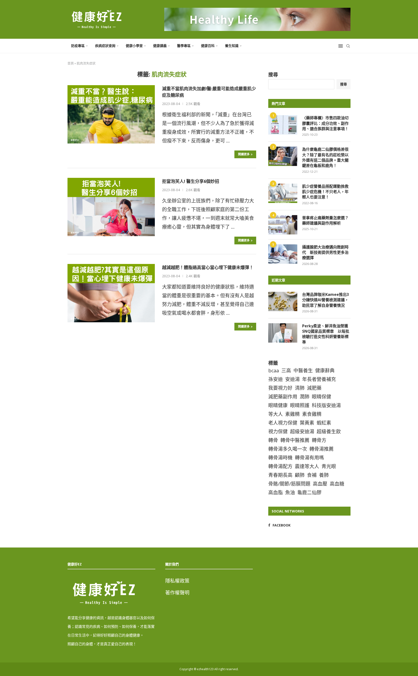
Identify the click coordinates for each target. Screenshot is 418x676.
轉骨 (273, 440)
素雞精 (292, 414)
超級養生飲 (329, 431)
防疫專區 (78, 45)
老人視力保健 (282, 423)
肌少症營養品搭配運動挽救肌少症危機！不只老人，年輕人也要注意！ (325, 192)
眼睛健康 (278, 405)
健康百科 (208, 45)
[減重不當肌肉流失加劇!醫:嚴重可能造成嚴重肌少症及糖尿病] (111, 114)
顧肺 (300, 475)
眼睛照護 (299, 405)
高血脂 (275, 492)
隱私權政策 (177, 581)
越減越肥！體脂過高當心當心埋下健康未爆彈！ (208, 267)
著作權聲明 (177, 592)
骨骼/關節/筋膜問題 (289, 484)
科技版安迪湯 (326, 405)
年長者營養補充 (319, 379)
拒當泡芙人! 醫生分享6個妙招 (190, 181)
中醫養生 (303, 370)
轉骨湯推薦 (321, 449)
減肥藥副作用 (282, 396)
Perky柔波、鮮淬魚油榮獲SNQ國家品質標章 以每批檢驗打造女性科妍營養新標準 (325, 334)
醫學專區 (184, 45)
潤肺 (304, 396)
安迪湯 (292, 379)
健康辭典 (325, 370)
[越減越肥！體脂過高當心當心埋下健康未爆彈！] (111, 293)
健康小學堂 (134, 45)
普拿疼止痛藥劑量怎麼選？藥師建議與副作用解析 (325, 220)
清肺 (300, 388)
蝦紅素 (324, 423)
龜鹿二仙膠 (309, 492)
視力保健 (278, 431)
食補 (312, 475)
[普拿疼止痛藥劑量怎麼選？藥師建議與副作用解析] (282, 224)
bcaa (273, 370)
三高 (286, 370)
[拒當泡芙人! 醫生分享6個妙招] (111, 207)
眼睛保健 (321, 396)
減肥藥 (314, 388)
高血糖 (337, 484)
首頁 (70, 63)
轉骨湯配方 (280, 466)
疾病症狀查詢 (105, 45)
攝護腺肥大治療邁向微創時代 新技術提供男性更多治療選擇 (325, 252)
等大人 (275, 414)
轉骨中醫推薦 (294, 440)
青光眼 (328, 466)
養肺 (324, 475)
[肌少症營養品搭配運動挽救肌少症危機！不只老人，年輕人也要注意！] (282, 193)
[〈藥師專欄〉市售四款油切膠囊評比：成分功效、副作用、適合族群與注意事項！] (282, 125)
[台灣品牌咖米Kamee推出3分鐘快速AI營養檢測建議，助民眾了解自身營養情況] (282, 301)
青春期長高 (280, 475)
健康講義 (160, 45)
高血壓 (320, 484)
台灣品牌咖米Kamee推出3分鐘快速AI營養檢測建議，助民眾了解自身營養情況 (325, 300)
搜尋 (273, 74)
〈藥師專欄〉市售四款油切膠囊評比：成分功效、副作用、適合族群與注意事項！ (325, 123)
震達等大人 (307, 466)
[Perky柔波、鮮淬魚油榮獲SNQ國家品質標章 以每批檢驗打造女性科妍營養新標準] (282, 333)
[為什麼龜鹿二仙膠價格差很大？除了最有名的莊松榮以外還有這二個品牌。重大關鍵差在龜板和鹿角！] (282, 156)
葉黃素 (307, 423)
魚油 (290, 492)
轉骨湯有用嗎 (309, 457)
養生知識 (232, 45)
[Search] (348, 46)
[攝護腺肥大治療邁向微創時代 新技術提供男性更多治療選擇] (282, 254)
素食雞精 (311, 414)
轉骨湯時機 (280, 457)
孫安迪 (275, 379)
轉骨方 (319, 440)
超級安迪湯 (302, 431)
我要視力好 (280, 388)
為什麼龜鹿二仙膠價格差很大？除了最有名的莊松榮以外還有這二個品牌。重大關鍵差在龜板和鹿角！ (325, 157)
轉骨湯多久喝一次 (287, 449)
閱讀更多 (244, 154)
